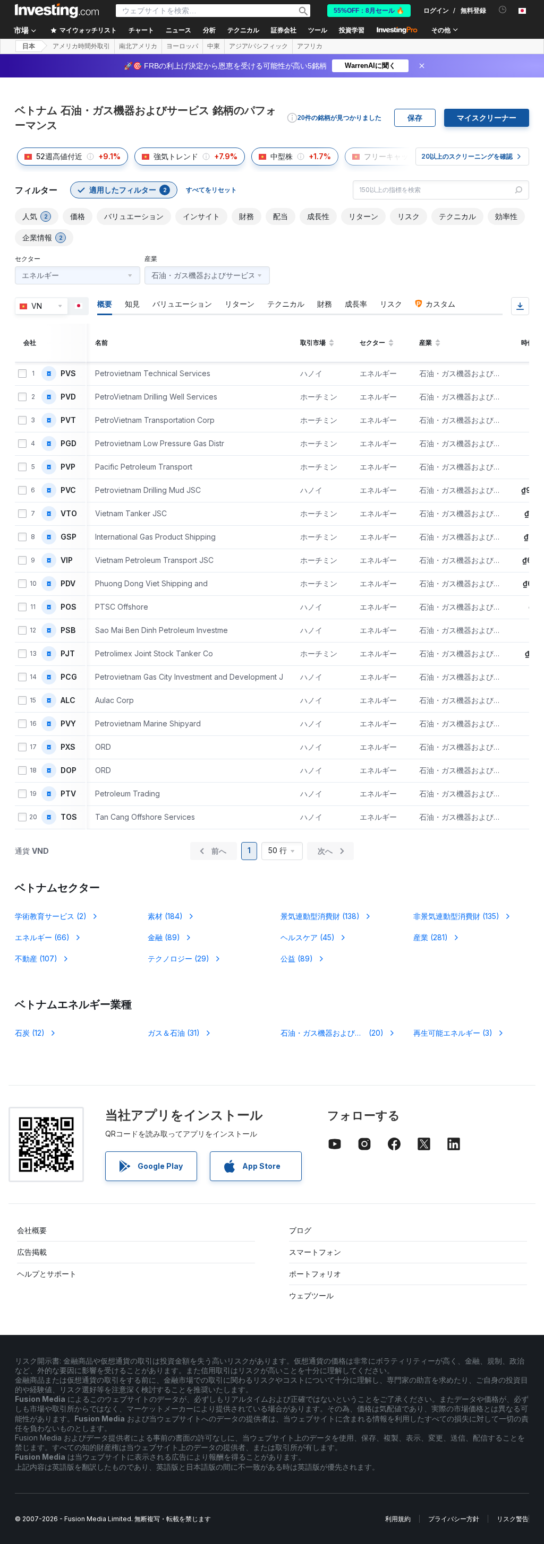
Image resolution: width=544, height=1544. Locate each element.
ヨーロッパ (182, 46)
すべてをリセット (211, 190)
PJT (68, 653)
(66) (42, 937)
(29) (178, 958)
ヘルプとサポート (46, 1273)
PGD (68, 443)
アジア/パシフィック (258, 46)
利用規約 (398, 1519)
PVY (68, 723)
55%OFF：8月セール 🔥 (369, 10)
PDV (68, 583)
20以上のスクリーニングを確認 (467, 156)
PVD (68, 397)
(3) (452, 1032)
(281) (430, 937)
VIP (67, 560)
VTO (69, 513)
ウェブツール (311, 1295)
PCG (69, 677)
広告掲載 (32, 1251)
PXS (68, 747)
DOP (68, 770)
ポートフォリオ (315, 1273)
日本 (28, 46)
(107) (36, 958)
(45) (307, 937)
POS (68, 607)
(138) (320, 916)
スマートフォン (315, 1251)
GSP (68, 537)
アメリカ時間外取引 (81, 46)
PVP (68, 467)
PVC (68, 490)
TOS (69, 817)
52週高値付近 (59, 156)
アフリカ (309, 46)
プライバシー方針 (453, 1519)
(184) (165, 916)
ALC (68, 700)
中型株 (281, 156)
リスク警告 (513, 1519)
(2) (51, 916)
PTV (68, 793)
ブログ (300, 1230)
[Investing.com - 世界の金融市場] (57, 10)
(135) (456, 916)
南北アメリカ (138, 46)
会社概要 (32, 1230)
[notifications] (503, 10)
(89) (164, 937)
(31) (174, 1032)
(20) (332, 1032)
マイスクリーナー (486, 118)
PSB (68, 630)
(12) (30, 1032)
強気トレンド (176, 156)
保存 (414, 118)
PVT (68, 420)
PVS (68, 373)
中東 (213, 46)
